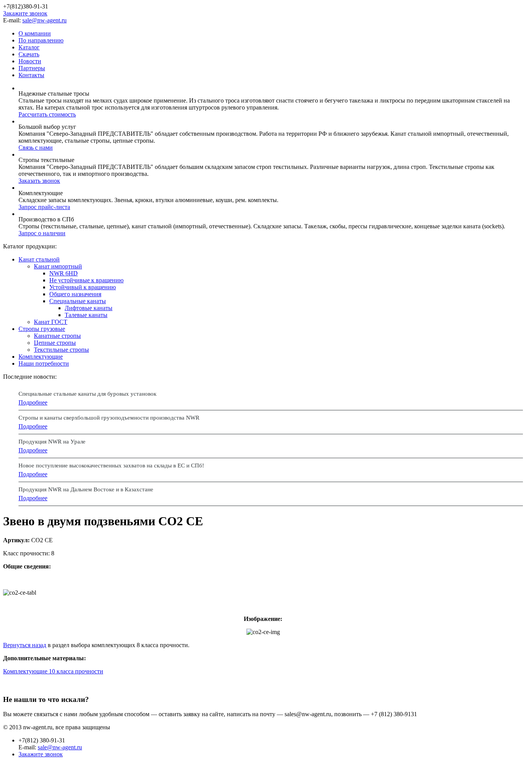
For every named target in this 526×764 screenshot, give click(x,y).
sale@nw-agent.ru (44, 20)
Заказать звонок (39, 180)
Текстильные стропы (61, 349)
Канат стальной (39, 259)
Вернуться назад (24, 645)
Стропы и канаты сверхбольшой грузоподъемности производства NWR (108, 418)
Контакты (31, 75)
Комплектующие (40, 356)
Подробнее (32, 402)
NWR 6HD (63, 273)
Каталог (29, 47)
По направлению (41, 40)
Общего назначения (75, 294)
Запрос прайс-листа (44, 207)
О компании (34, 33)
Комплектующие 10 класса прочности (53, 671)
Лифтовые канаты (88, 308)
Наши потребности (43, 363)
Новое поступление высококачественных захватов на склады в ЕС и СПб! (111, 465)
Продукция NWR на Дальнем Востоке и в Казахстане (85, 489)
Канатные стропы (57, 335)
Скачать (28, 54)
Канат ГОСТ (50, 322)
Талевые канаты (86, 315)
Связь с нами (35, 147)
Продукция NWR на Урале (51, 441)
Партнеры (31, 68)
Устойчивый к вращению (82, 287)
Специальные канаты (77, 301)
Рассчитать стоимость (47, 114)
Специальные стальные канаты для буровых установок (87, 394)
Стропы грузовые (41, 329)
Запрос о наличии (41, 233)
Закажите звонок (25, 13)
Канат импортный (58, 266)
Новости (29, 61)
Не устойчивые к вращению (86, 280)
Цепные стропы (55, 342)
